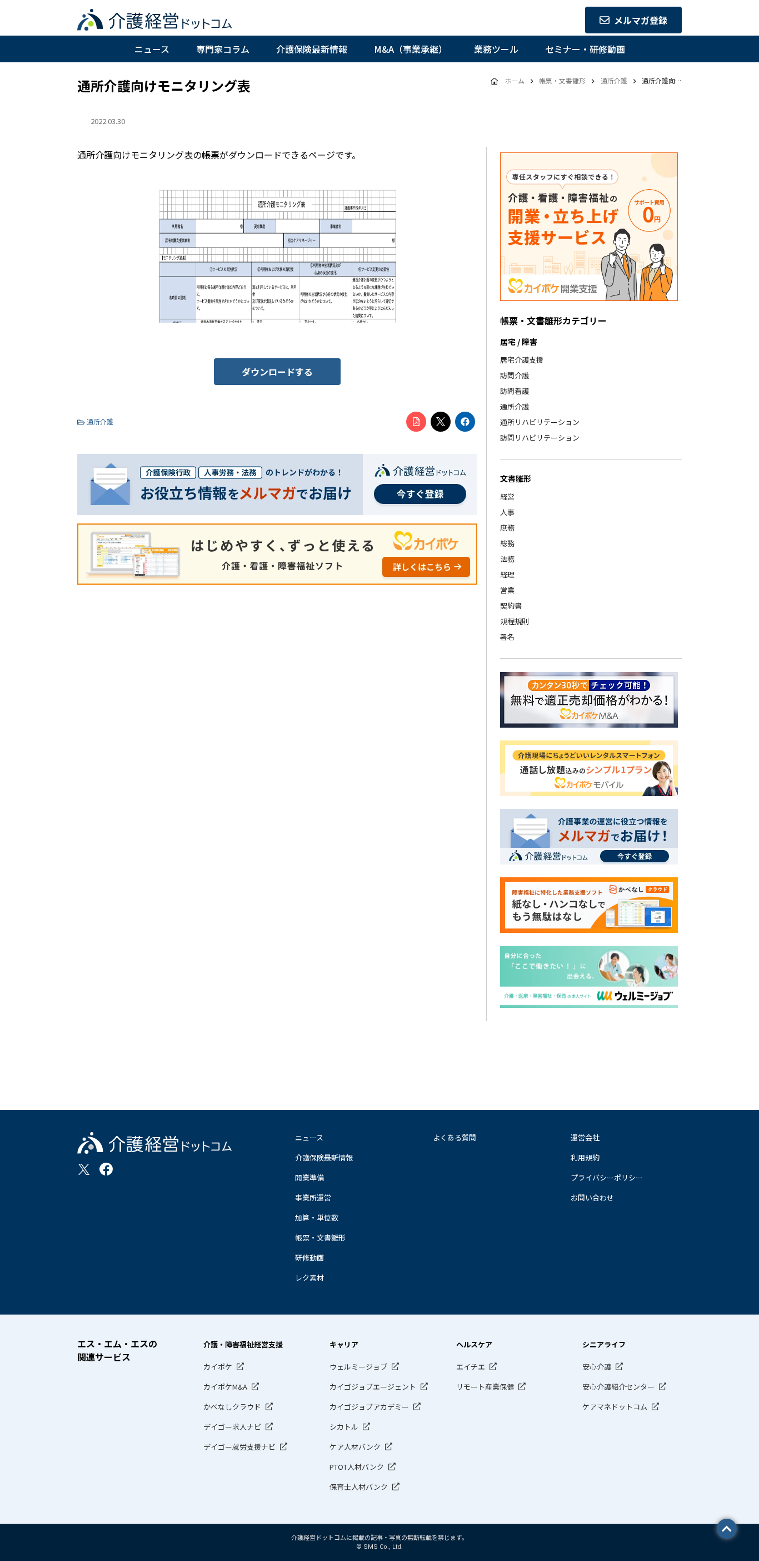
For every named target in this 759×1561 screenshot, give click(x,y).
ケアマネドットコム (614, 1406)
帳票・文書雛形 (320, 1237)
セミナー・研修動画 (585, 49)
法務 (507, 559)
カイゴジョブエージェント (372, 1386)
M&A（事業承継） (410, 49)
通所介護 (514, 406)
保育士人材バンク (358, 1486)
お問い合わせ (592, 1197)
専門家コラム (222, 49)
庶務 (507, 527)
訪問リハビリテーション (540, 437)
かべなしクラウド (232, 1406)
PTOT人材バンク (356, 1466)
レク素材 (309, 1277)
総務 (507, 543)
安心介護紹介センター (618, 1386)
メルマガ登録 (640, 20)
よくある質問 (454, 1137)
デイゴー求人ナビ (232, 1426)
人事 (507, 512)
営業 (507, 590)
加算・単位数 (316, 1217)
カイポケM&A (225, 1386)
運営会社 (585, 1137)
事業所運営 (313, 1197)
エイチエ (470, 1366)
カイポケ (217, 1366)
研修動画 (309, 1257)
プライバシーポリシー (607, 1177)
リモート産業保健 (485, 1386)
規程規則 (514, 621)
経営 (507, 496)
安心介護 (596, 1366)
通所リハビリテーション (540, 422)
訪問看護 (514, 391)
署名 (507, 636)
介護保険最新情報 (311, 49)
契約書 (511, 605)
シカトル (343, 1426)
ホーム (515, 80)
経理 (507, 574)
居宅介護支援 (521, 359)
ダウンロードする (277, 371)
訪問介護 (514, 375)
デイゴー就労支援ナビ (239, 1446)
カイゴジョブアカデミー (369, 1406)
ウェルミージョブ (358, 1366)
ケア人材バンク (355, 1446)
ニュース (151, 49)
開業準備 (309, 1177)
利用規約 (585, 1157)
